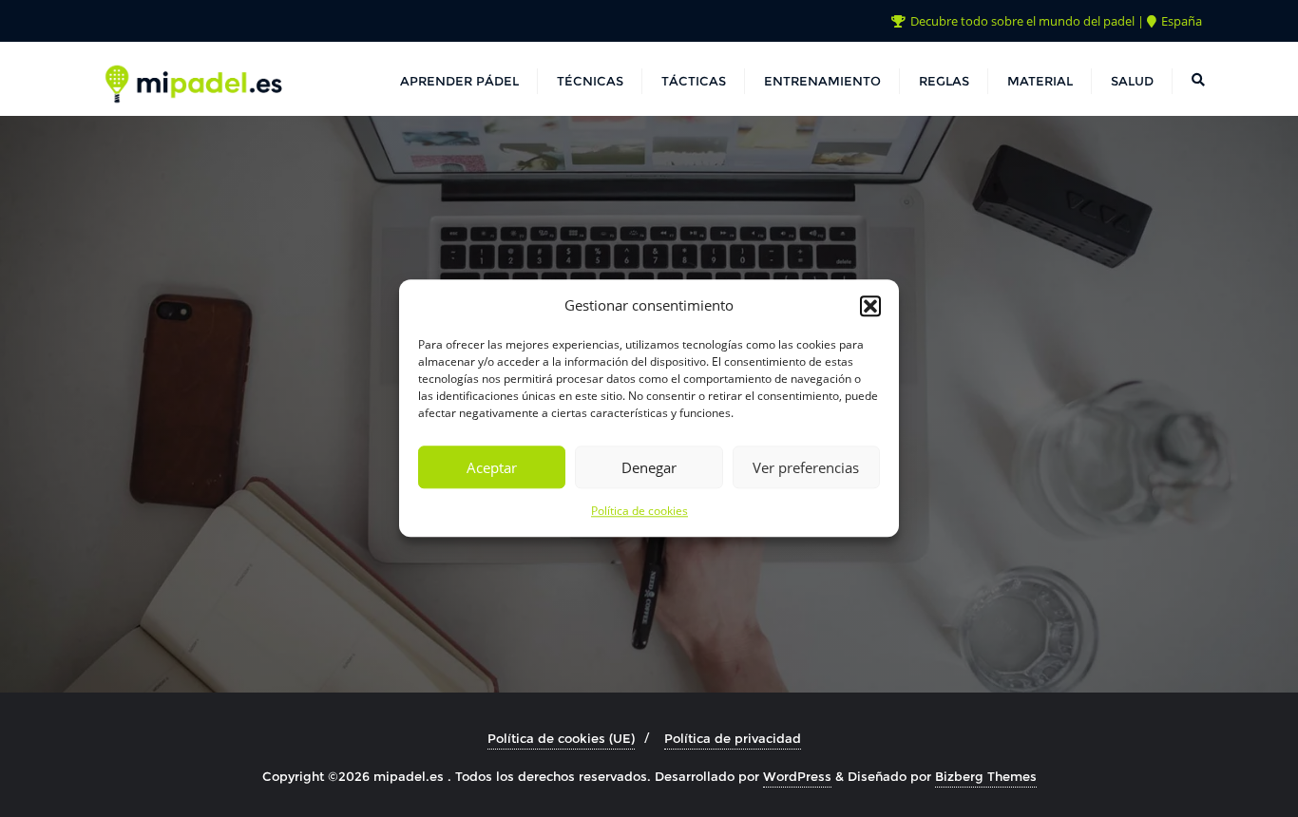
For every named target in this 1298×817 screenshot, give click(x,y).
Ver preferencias (806, 467)
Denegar (649, 467)
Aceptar (492, 467)
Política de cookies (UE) (561, 738)
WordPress (797, 776)
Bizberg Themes (986, 776)
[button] (870, 305)
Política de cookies (639, 512)
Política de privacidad (732, 738)
